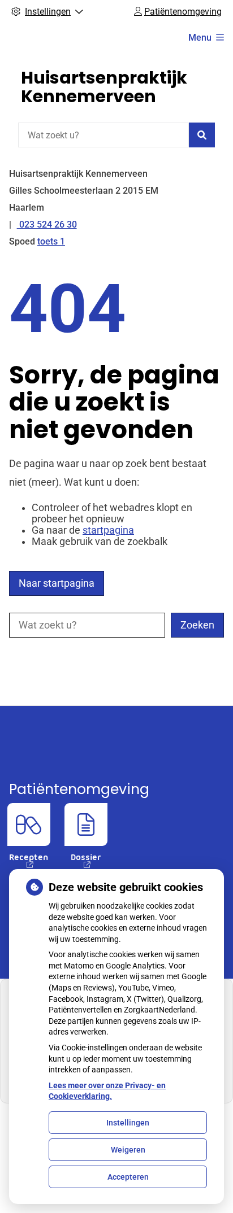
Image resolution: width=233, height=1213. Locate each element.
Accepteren (128, 1176)
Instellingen (127, 1122)
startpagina (108, 530)
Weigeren (128, 1149)
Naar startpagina (56, 583)
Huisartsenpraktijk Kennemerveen (104, 87)
